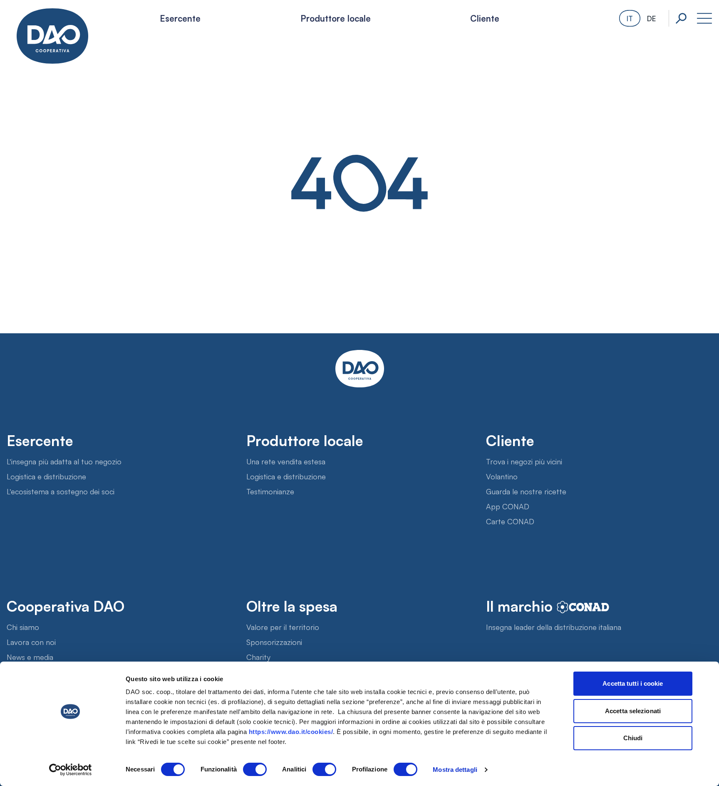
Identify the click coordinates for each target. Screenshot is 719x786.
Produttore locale (335, 18)
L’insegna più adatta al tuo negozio (64, 461)
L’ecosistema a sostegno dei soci (60, 491)
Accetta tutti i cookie (632, 683)
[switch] (255, 769)
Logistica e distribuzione (46, 476)
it (630, 18)
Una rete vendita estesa (285, 461)
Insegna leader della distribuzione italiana (553, 626)
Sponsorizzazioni (274, 641)
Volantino (502, 476)
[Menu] (704, 18)
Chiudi (633, 737)
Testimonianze (270, 491)
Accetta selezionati (633, 710)
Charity (258, 656)
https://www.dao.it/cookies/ (291, 731)
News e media (30, 656)
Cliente (484, 18)
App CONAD (507, 506)
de (651, 18)
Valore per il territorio (282, 626)
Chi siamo (23, 626)
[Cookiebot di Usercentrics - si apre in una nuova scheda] (70, 770)
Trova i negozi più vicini (524, 461)
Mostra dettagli (455, 769)
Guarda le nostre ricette (526, 491)
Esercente (180, 18)
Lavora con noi (31, 641)
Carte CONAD (510, 521)
